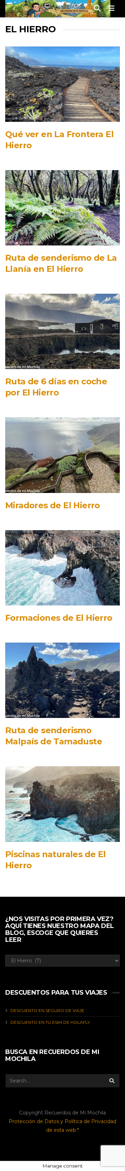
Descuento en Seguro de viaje (47, 1010)
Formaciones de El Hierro (58, 618)
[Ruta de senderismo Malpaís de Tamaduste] (62, 680)
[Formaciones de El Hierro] (62, 567)
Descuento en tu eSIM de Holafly (50, 1022)
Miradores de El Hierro (52, 505)
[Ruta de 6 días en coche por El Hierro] (62, 331)
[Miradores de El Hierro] (62, 455)
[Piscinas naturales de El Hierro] (62, 804)
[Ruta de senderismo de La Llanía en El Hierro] (62, 207)
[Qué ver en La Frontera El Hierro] (62, 84)
